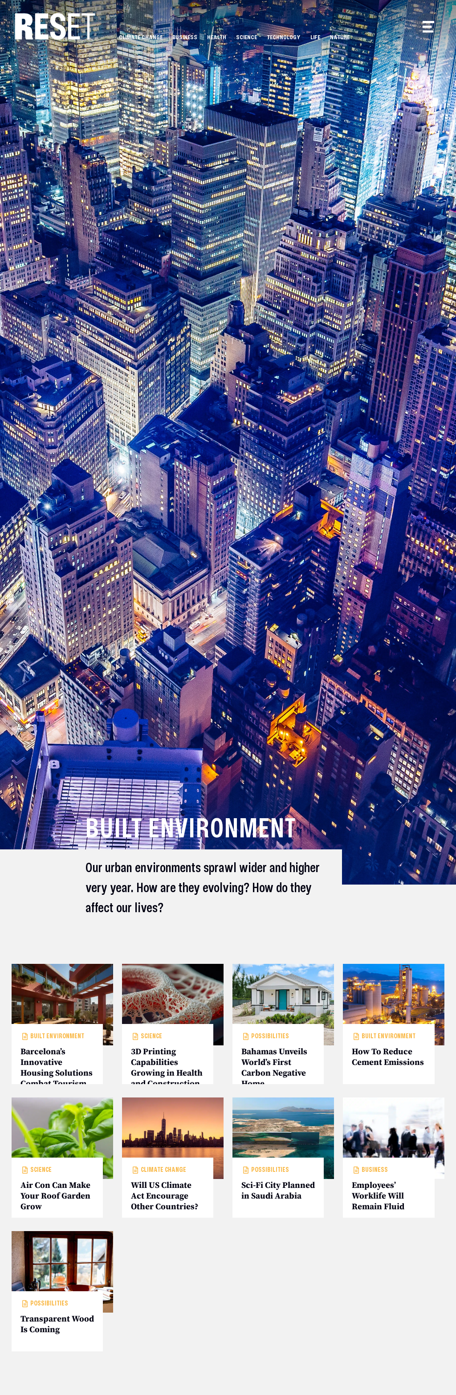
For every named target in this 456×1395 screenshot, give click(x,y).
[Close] (282, 630)
